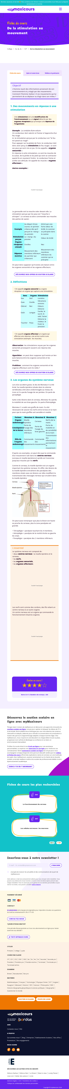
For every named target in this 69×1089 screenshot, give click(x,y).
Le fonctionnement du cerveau (34, 804)
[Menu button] (60, 9)
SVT (25, 49)
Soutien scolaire (26, 999)
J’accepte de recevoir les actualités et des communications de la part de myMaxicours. (34, 873)
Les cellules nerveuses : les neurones (34, 828)
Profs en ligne (33, 746)
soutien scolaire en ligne (16, 729)
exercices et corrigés (37, 749)
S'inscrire (55, 865)
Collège (9, 49)
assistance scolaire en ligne (32, 751)
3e (20, 49)
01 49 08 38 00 (12, 910)
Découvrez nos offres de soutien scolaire (34, 274)
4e (18, 49)
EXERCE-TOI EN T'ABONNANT (20, 766)
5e (16, 49)
